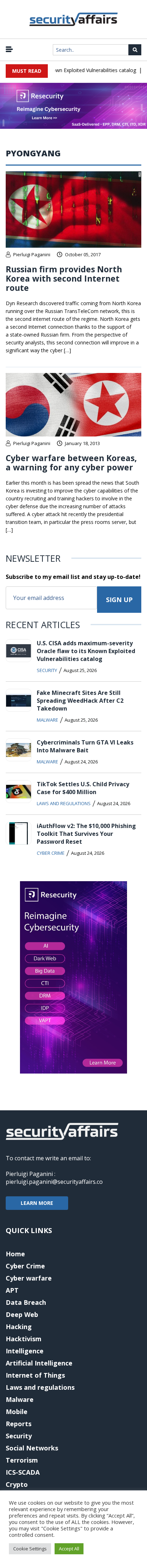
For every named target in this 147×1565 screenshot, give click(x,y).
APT (12, 1290)
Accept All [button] (69, 1548)
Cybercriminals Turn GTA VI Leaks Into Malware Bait (85, 746)
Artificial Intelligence (39, 1363)
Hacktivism (23, 1338)
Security (47, 670)
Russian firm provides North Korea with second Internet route (64, 278)
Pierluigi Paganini (31, 254)
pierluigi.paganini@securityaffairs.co (54, 1182)
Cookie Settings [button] (30, 1548)
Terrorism (22, 1460)
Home (15, 1254)
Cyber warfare (29, 1278)
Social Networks (32, 1448)
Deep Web (22, 1314)
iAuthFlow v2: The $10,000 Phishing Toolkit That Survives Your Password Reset (86, 833)
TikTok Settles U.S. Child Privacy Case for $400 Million (83, 788)
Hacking (19, 1326)
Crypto (17, 1484)
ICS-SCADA (23, 1472)
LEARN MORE (37, 1203)
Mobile (16, 1411)
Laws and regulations (64, 803)
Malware (47, 720)
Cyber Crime (51, 853)
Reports (18, 1423)
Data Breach (26, 1302)
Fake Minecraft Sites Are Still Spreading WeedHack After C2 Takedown (80, 700)
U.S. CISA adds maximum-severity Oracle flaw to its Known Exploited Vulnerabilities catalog (86, 651)
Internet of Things (35, 1375)
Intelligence (25, 1351)
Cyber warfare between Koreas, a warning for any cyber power (71, 462)
